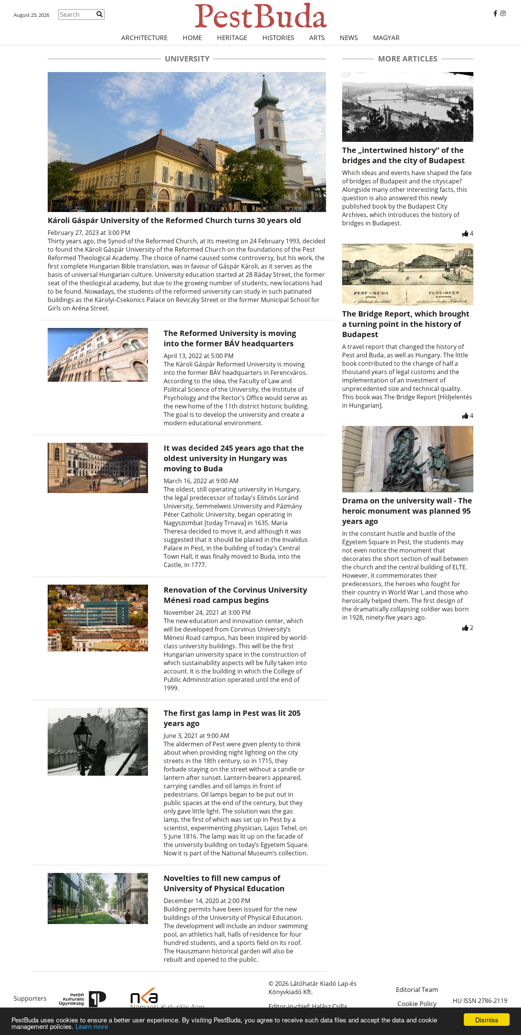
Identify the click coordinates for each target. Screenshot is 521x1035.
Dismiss (486, 1019)
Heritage (232, 37)
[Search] (100, 14)
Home (192, 37)
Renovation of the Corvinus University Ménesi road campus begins (235, 595)
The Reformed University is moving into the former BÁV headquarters (230, 338)
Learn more (92, 1026)
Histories (278, 37)
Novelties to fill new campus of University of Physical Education (224, 883)
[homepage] (260, 15)
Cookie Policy (417, 1003)
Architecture (144, 37)
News (349, 37)
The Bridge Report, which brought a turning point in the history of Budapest (406, 324)
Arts (317, 37)
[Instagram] (503, 13)
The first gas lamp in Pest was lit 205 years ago (232, 718)
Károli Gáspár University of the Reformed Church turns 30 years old (174, 220)
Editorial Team (417, 989)
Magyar (386, 37)
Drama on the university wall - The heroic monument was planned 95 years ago (407, 510)
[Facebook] (495, 13)
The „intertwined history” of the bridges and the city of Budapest (403, 155)
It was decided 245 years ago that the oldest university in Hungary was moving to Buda (234, 458)
